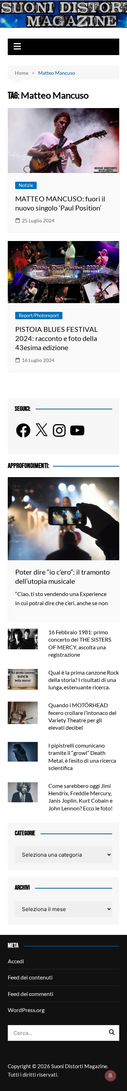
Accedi (16, 961)
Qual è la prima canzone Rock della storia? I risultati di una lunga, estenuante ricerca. (83, 679)
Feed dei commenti (30, 993)
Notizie (26, 185)
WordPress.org (26, 1009)
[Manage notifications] (110, 1075)
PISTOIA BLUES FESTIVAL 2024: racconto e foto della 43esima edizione (56, 338)
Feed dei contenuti (30, 977)
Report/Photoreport (39, 315)
